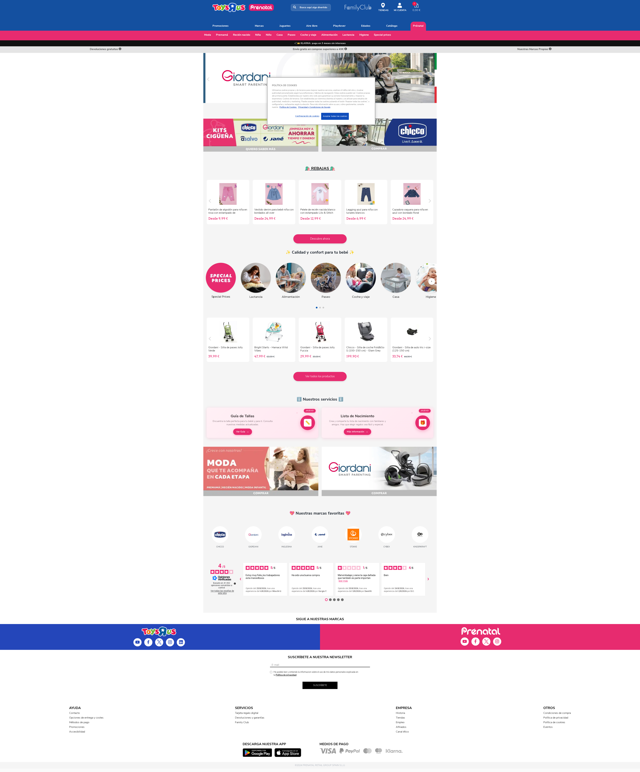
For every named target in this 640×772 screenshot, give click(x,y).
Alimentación (329, 35)
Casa (279, 35)
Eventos (548, 727)
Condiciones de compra (557, 713)
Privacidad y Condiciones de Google (314, 107)
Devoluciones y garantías (249, 718)
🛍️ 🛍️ (320, 168)
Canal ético (402, 732)
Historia (400, 713)
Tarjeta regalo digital (246, 713)
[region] (321, 101)
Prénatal (418, 26)
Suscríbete (320, 685)
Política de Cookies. (288, 107)
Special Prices (382, 35)
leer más (343, 581)
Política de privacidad (286, 675)
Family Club (242, 722)
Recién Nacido (241, 35)
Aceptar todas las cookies (335, 116)
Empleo (400, 722)
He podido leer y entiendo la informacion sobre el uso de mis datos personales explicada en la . (316, 674)
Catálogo (391, 26)
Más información (355, 431)
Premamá (222, 35)
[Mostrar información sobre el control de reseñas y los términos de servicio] (235, 583)
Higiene (364, 35)
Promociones (220, 26)
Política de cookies (554, 722)
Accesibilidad (77, 732)
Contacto (74, 713)
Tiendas (400, 718)
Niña (258, 35)
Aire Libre (312, 26)
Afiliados (401, 727)
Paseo (291, 35)
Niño (269, 35)
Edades (365, 26)
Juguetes (285, 26)
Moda (207, 35)
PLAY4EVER (339, 26)
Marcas (259, 26)
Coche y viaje (308, 35)
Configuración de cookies (307, 116)
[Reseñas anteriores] (240, 579)
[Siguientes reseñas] (428, 579)
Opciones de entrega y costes (86, 718)
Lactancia (348, 35)
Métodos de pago (79, 722)
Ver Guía (240, 431)
